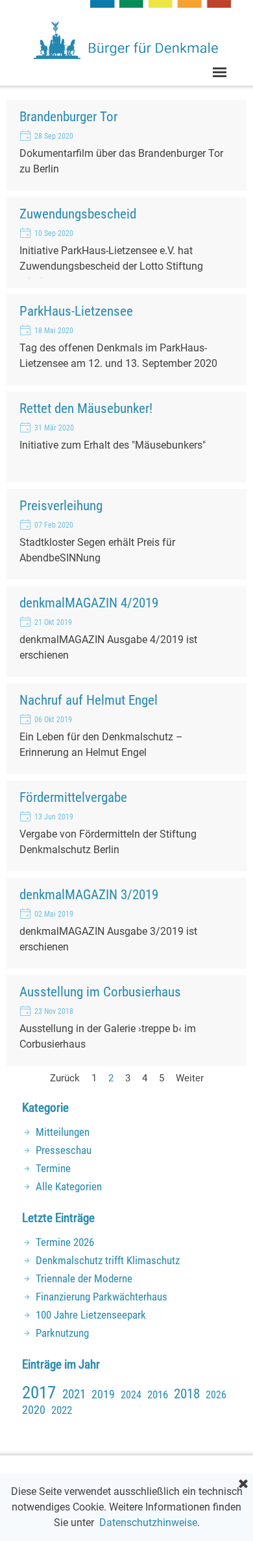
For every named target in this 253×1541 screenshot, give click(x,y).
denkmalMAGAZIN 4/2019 (88, 602)
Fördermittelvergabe (73, 797)
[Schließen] (243, 1484)
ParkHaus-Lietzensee (76, 311)
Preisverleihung (60, 505)
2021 (74, 1394)
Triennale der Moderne (84, 1278)
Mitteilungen (63, 1131)
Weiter (190, 1078)
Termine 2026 (65, 1242)
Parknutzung (62, 1332)
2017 (39, 1392)
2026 (216, 1395)
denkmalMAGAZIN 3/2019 (88, 894)
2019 (103, 1394)
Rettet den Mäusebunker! (85, 408)
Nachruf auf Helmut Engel (88, 700)
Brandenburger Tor (68, 116)
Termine (53, 1168)
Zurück (65, 1078)
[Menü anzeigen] (219, 72)
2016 (157, 1394)
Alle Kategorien (69, 1186)
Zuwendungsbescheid (77, 214)
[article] (126, 145)
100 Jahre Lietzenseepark (91, 1314)
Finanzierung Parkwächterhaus (101, 1296)
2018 (187, 1394)
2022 (61, 1410)
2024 (131, 1395)
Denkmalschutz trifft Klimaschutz (108, 1260)
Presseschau (63, 1150)
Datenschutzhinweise (148, 1522)
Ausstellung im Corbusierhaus (100, 991)
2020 (33, 1410)
